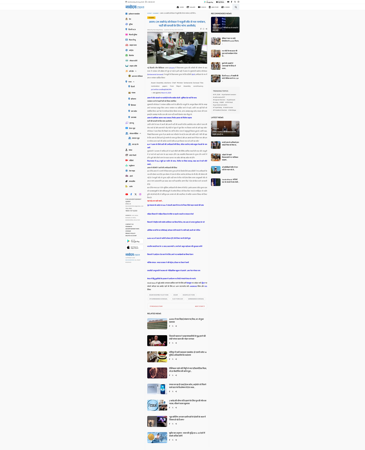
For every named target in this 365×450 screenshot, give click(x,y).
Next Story (199, 306)
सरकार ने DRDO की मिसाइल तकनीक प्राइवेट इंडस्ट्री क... (224, 133)
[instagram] (238, 2)
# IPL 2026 (216, 94)
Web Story (215, 7)
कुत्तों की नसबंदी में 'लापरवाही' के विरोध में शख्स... (229, 66)
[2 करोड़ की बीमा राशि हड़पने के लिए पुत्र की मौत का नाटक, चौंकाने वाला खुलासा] (157, 410)
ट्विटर (203, 283)
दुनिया (131, 24)
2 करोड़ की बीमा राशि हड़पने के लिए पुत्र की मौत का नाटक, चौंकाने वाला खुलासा (187, 402)
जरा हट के (135, 144)
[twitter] (235, 2)
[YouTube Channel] (127, 194)
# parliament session (229, 94)
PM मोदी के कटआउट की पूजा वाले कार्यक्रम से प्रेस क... (229, 53)
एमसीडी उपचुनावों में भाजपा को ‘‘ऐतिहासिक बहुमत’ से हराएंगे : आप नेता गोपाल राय (173, 270)
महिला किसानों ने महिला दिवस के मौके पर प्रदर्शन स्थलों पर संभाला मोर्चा (170, 214)
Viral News (216, 24)
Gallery (192, 7)
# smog (215, 102)
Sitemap (128, 231)
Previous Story (157, 306)
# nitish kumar (228, 107)
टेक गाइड (132, 171)
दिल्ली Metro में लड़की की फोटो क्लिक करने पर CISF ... (230, 78)
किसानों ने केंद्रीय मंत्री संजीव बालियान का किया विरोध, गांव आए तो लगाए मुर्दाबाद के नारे (176, 222)
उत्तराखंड (133, 117)
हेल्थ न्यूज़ (132, 128)
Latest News (217, 117)
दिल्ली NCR (132, 29)
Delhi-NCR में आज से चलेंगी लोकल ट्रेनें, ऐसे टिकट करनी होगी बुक (169, 238)
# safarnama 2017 (219, 97)
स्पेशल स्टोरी (133, 60)
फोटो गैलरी (132, 155)
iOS (205, 286)
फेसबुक (189, 283)
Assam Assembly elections (158, 295)
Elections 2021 (177, 299)
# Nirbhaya (232, 110)
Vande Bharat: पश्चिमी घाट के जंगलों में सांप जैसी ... (225, 29)
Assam (172, 68)
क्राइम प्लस (133, 45)
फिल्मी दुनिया (133, 34)
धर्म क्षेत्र (131, 71)
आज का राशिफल (137, 76)
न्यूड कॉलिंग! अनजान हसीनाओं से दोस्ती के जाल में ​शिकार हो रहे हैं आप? (187, 418)
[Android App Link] (209, 3)
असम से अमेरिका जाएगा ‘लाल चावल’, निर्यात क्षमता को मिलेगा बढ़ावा (169, 118)
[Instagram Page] (140, 194)
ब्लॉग (131, 186)
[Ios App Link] (220, 3)
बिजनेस (131, 55)
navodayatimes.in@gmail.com (134, 206)
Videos (203, 7)
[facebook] (231, 2)
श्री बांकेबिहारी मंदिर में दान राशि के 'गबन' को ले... (230, 168)
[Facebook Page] (132, 194)
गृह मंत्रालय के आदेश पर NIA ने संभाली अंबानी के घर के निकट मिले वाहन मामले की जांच (175, 205)
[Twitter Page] (136, 194)
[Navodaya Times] (134, 7)
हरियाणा (133, 99)
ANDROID (193, 286)
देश (130, 19)
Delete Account (131, 236)
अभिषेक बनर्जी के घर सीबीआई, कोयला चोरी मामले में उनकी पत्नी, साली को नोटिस (173, 230)
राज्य (130, 82)
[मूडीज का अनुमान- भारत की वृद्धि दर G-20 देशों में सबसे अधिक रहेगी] (157, 442)
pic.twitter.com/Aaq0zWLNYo (161, 89)
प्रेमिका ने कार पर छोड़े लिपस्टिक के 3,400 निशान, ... (230, 41)
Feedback (128, 226)
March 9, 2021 (166, 93)
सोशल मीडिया (134, 133)
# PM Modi (229, 102)
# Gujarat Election (219, 100)
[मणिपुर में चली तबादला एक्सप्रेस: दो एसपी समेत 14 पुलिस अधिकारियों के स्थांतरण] (157, 362)
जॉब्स (130, 150)
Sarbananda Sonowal (155, 74)
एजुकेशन (131, 165)
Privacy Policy (130, 233)
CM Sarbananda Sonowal (158, 299)
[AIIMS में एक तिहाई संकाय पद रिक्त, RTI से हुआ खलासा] (157, 328)
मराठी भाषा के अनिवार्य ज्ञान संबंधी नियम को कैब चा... (230, 143)
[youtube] (228, 2)
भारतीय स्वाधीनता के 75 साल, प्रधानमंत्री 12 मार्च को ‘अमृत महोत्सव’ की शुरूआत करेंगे (174, 246)
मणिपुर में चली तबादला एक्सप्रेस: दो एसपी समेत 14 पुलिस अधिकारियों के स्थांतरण (188, 354)
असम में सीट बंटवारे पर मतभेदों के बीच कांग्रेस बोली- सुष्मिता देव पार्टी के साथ (172, 98)
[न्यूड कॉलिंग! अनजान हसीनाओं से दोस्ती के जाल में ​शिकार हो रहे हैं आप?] (157, 426)
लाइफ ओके (133, 66)
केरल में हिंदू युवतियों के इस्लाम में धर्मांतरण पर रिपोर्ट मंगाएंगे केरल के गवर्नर (171, 278)
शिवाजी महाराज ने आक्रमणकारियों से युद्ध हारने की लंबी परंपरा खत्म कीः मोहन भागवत (187, 338)
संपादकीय (132, 181)
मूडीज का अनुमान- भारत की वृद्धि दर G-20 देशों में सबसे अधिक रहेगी (187, 434)
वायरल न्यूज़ (135, 138)
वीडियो (131, 160)
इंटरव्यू (132, 123)
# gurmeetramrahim (220, 105)
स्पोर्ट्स (131, 50)
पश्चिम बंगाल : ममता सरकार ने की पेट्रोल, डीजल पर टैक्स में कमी (168, 262)
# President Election (220, 110)
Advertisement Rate (132, 229)
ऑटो (131, 176)
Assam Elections (189, 295)
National (215, 128)
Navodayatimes (130, 260)
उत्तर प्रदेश (134, 111)
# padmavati (231, 100)
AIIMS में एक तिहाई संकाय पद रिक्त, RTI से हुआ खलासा (186, 321)
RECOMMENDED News (221, 13)
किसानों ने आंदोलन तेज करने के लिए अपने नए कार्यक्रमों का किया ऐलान (170, 254)
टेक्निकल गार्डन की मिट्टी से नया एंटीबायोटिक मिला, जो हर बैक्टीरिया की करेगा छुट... (188, 370)
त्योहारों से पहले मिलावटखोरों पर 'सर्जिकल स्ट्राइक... (230, 157)
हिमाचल (133, 105)
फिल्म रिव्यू (132, 40)
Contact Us (129, 224)
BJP (193, 74)
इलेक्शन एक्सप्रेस (134, 14)
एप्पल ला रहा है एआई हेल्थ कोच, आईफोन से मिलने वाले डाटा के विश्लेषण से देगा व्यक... (187, 386)
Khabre (155, 13)
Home (182, 7)
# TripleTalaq (217, 107)
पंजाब (133, 93)
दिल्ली (133, 86)
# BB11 (222, 102)
